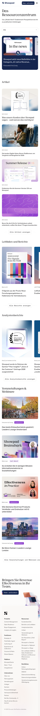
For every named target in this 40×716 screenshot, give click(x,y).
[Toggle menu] (36, 3)
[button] (36, 3)
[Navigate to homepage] (8, 3)
